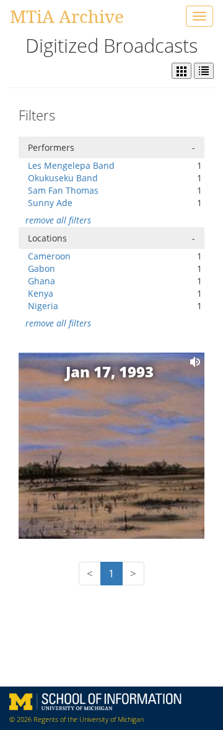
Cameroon (49, 256)
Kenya (40, 293)
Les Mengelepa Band (71, 165)
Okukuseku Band (63, 178)
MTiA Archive (67, 16)
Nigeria (43, 306)
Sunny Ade (50, 203)
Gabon (41, 268)
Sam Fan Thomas (63, 190)
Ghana (41, 281)
